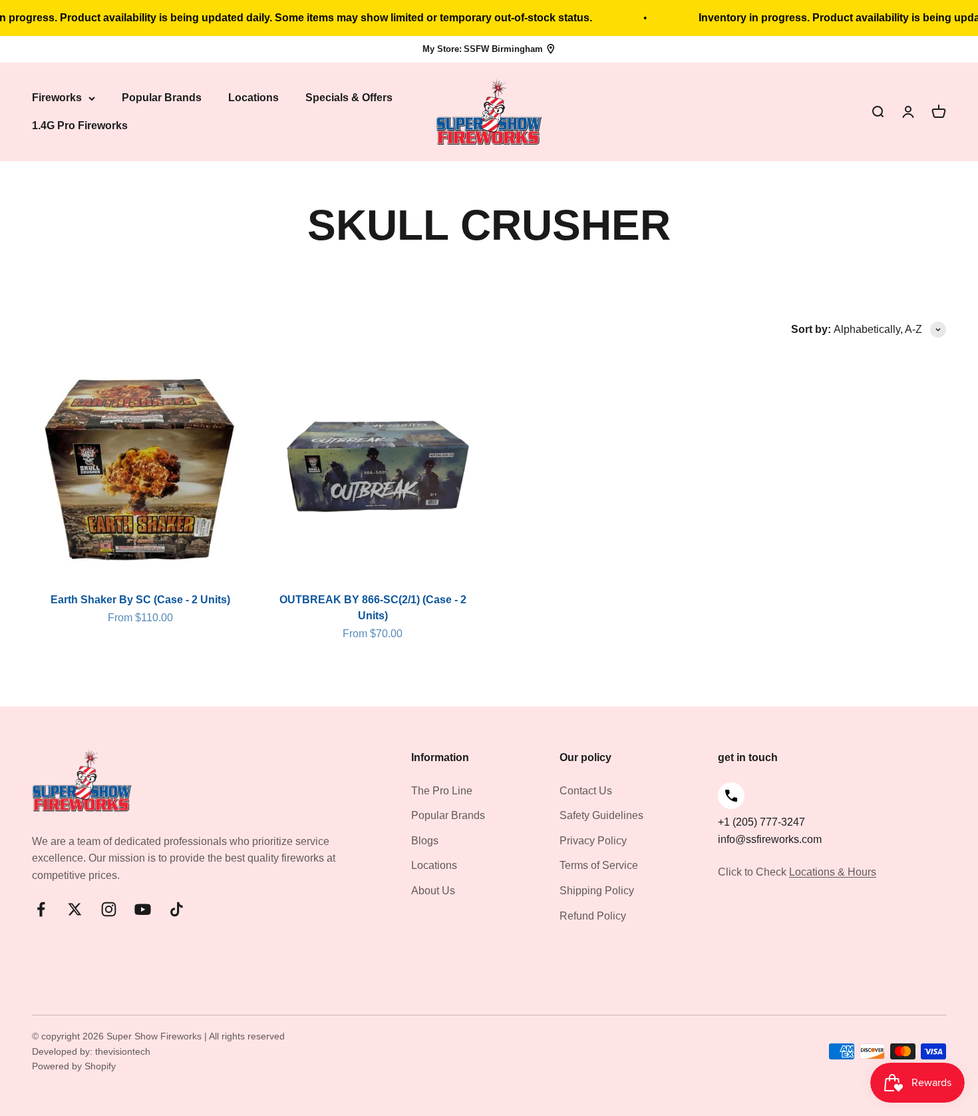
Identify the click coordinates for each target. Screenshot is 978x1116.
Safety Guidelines (601, 815)
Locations (253, 98)
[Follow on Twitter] (75, 909)
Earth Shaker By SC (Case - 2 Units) (140, 599)
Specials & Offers (349, 98)
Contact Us (586, 790)
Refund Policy (593, 916)
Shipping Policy (597, 890)
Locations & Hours (832, 872)
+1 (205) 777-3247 (761, 822)
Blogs (424, 840)
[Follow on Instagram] (109, 909)
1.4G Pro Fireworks (80, 125)
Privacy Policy (593, 840)
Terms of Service (599, 865)
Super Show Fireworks (155, 1036)
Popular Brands (162, 98)
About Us (433, 890)
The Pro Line (441, 790)
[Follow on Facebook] (41, 909)
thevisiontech (122, 1051)
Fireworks (57, 98)
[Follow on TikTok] (177, 909)
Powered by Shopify (74, 1066)
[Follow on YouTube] (143, 909)
